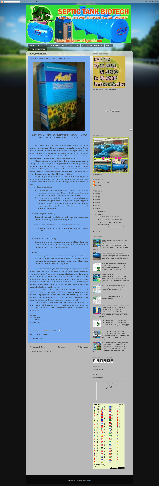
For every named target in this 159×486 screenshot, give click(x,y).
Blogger (88, 480)
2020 (96, 194)
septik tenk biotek (111, 384)
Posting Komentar (38, 338)
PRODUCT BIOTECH (38, 49)
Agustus (99, 214)
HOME (108, 46)
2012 (96, 202)
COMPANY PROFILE (56, 46)
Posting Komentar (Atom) (44, 351)
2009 (96, 231)
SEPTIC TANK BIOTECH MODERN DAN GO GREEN (114, 241)
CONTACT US (73, 46)
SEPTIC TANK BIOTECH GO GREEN (112, 253)
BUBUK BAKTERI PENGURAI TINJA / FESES (50, 58)
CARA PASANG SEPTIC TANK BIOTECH (113, 296)
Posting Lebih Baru (37, 346)
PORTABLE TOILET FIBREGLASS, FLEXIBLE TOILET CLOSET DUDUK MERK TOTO (115, 343)
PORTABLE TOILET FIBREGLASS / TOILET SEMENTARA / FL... (109, 223)
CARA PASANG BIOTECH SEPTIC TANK (113, 286)
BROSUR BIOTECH (37, 46)
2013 (96, 200)
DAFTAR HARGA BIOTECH (92, 46)
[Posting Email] (59, 330)
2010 (96, 208)
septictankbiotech (98, 377)
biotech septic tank (98, 369)
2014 (96, 197)
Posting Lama (83, 346)
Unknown (98, 185)
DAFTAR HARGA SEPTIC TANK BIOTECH (114, 264)
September (100, 211)
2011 (96, 205)
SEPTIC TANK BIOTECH (102, 182)
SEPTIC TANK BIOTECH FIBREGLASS (108, 216)
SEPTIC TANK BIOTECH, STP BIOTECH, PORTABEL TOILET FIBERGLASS (113, 308)
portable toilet (96, 372)
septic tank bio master (111, 388)
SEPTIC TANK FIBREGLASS (110, 274)
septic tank (96, 374)
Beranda (61, 346)
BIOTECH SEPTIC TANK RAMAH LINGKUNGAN (111, 227)
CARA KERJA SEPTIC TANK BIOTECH (113, 331)
